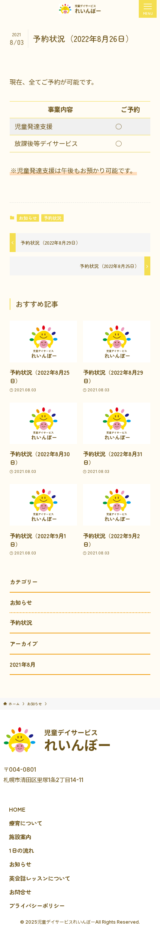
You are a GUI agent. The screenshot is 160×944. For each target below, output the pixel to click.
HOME (17, 809)
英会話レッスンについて (39, 878)
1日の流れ (21, 850)
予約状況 (52, 218)
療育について (25, 823)
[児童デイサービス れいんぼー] (80, 9)
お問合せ (20, 892)
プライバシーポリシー (37, 905)
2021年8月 (22, 664)
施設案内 (20, 836)
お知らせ (28, 218)
